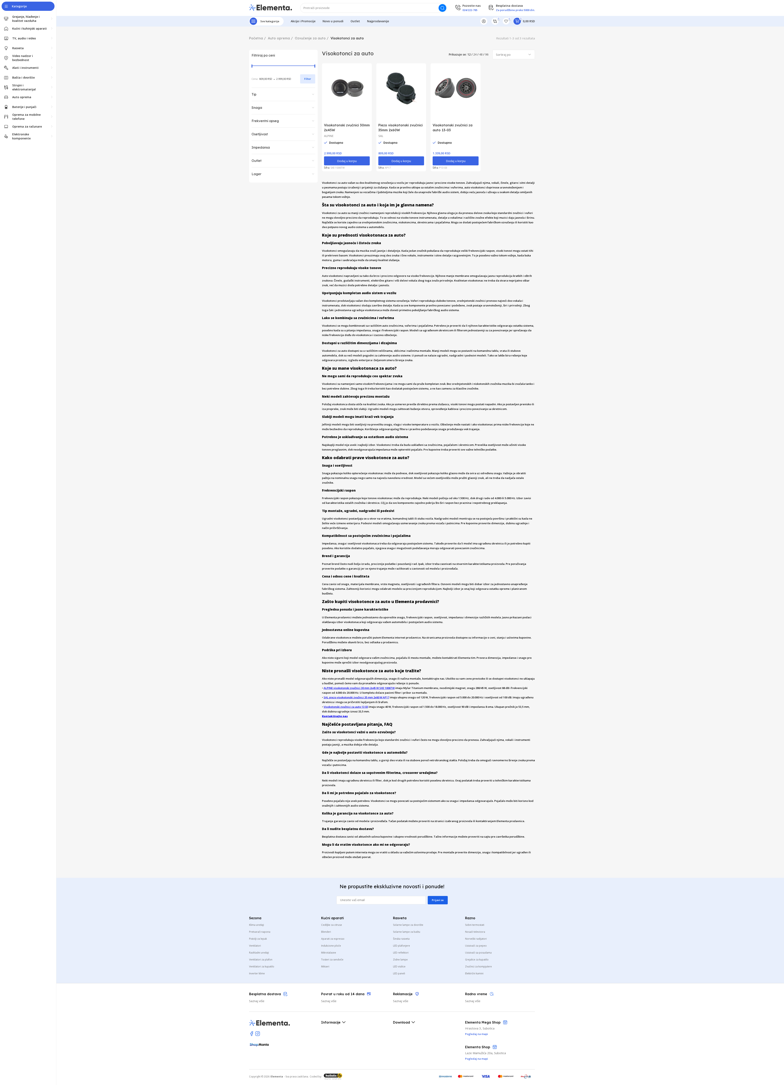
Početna (256, 38)
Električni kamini (474, 973)
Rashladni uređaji (259, 952)
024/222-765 (469, 10)
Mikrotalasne (328, 952)
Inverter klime (257, 973)
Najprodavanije (378, 21)
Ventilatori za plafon (260, 959)
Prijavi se (438, 900)
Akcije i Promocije (303, 21)
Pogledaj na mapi (476, 1059)
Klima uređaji (256, 925)
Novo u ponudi (333, 21)
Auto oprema (279, 38)
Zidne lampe (400, 959)
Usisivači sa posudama (478, 952)
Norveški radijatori (476, 938)
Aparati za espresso (332, 938)
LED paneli (399, 973)
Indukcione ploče (331, 945)
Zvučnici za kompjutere (478, 966)
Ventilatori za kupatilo (261, 966)
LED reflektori (401, 952)
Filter (307, 79)
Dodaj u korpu (347, 161)
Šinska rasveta (401, 938)
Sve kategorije (269, 21)
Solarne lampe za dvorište (408, 925)
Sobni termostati (474, 925)
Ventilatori (255, 945)
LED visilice (399, 966)
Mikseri (325, 966)
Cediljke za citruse (331, 925)
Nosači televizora (475, 932)
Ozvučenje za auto (310, 38)
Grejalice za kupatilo (477, 959)
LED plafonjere (401, 945)
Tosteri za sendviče (332, 959)
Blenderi (326, 932)
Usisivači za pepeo (476, 945)
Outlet (355, 21)
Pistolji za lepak (258, 938)
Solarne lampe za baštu (406, 932)
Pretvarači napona (259, 932)
